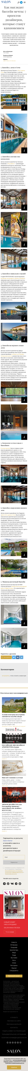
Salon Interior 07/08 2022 (9, 60)
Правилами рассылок (11, 873)
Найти (18, 2)
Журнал (14, 968)
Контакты (14, 1027)
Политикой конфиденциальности (14, 872)
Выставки (14, 958)
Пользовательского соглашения (14, 870)
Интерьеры (14, 945)
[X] (14, 657)
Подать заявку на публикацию (14, 1031)
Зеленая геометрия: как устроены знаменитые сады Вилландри (13, 715)
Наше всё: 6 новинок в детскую (12, 778)
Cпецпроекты (14, 970)
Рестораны (14, 965)
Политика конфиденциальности (14, 1037)
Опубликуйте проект (14, 976)
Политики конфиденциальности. (14, 1063)
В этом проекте (5, 448)
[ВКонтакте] (17, 657)
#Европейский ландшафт (19, 726)
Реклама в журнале (14, 1024)
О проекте (14, 1017)
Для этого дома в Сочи (8, 515)
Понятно (14, 1067)
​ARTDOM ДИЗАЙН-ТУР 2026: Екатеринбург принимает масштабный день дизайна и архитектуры (12, 807)
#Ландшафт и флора (7, 726)
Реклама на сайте (14, 1021)
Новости (14, 942)
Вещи (14, 952)
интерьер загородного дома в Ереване (13, 278)
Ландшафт (14, 947)
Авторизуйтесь (6, 675)
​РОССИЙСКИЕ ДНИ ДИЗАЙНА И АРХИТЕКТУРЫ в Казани (13, 746)
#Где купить (5, 785)
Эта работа (11, 163)
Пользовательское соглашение (14, 1034)
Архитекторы (14, 950)
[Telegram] (21, 657)
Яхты (14, 960)
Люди (14, 955)
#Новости (4, 758)
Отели (14, 963)
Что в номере (10, 932)
